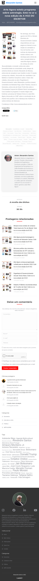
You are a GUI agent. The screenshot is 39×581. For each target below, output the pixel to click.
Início (5, 534)
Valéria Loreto (6, 477)
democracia (16, 455)
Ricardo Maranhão (7, 143)
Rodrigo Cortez (16, 143)
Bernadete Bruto (19, 450)
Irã (9, 464)
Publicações (7, 541)
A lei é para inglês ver (12, 398)
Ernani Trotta (18, 133)
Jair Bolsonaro (23, 463)
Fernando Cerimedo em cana (14, 385)
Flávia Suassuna (15, 461)
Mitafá (34, 137)
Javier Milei (6, 466)
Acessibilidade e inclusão (18, 128)
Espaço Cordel (6, 459)
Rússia (23, 473)
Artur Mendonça (17, 131)
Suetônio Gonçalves (31, 143)
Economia (7, 416)
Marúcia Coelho (21, 137)
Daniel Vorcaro (6, 455)
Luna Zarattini (14, 137)
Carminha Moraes (27, 131)
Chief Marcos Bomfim (13, 452)
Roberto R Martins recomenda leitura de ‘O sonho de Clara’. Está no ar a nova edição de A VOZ (25, 287)
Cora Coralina (10, 133)
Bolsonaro (31, 450)
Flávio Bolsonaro (27, 461)
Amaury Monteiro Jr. (13, 445)
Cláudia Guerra (26, 452)
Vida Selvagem (24, 477)
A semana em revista (7, 450)
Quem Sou (6, 545)
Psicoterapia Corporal (27, 141)
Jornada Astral (32, 135)
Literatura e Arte (8, 420)
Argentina (22, 447)
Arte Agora (28, 447)
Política (6, 423)
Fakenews (6, 461)
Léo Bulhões (6, 137)
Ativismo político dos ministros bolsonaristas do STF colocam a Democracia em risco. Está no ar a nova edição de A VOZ (24, 252)
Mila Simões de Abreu (7, 471)
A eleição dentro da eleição (14, 403)
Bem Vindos (7, 538)
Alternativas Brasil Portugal (10, 443)
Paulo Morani (32, 139)
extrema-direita (25, 133)
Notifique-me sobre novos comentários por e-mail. (19, 361)
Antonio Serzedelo (10, 447)
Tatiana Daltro (26, 475)
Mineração (29, 137)
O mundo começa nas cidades (15, 139)
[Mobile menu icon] (35, 3)
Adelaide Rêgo (29, 128)
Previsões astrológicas (11, 473)
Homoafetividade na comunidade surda (12, 135)
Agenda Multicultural (24, 438)
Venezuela (13, 477)
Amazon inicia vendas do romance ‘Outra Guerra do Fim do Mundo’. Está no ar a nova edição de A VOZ (25, 228)
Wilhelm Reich (19, 145)
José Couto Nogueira (20, 466)
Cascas (34, 131)
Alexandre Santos (21, 440)
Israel (12, 464)
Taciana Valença (10, 475)
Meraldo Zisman (24, 468)
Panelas (25, 139)
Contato (6, 549)
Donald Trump (28, 454)
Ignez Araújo (25, 135)
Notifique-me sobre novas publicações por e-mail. (19, 364)
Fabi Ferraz (33, 133)
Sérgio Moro (29, 473)
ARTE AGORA (7, 34)
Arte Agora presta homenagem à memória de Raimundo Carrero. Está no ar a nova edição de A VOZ (25, 239)
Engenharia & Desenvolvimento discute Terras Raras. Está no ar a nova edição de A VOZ (24, 276)
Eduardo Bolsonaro (7, 457)
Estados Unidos (19, 459)
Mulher (5, 139)
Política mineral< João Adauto (14, 141)
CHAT (4, 133)
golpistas (4, 464)
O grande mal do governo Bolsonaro (16, 380)
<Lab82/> (19, 578)
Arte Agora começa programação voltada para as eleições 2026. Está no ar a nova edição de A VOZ (25, 264)
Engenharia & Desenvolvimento (23, 457)
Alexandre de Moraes (8, 131)
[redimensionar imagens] (7, 228)
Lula (32, 466)
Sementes (23, 143)
